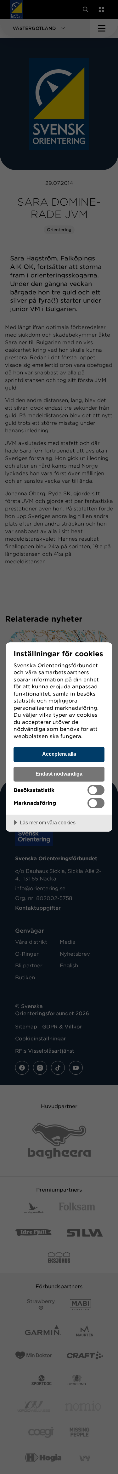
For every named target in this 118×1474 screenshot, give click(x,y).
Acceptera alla (59, 754)
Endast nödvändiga (59, 774)
